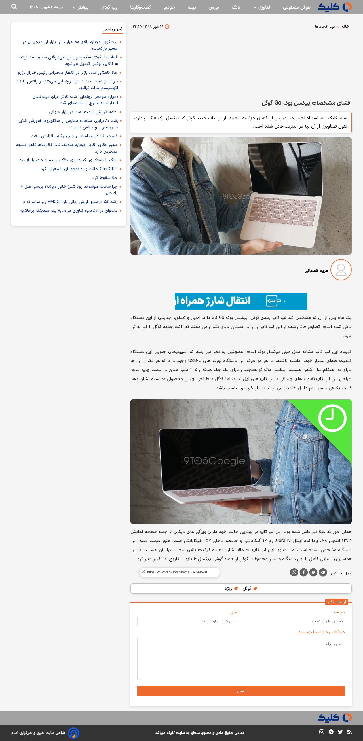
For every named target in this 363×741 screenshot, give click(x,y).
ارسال (241, 691)
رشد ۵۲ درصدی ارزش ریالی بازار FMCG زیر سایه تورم (70, 202)
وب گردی (109, 7)
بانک (236, 7)
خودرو (169, 7)
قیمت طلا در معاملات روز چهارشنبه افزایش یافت (74, 136)
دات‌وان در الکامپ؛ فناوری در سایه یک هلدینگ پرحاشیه (68, 211)
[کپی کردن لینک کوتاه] (177, 572)
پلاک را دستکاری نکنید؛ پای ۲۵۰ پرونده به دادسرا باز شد (68, 160)
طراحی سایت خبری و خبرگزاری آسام (38, 733)
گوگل (248, 588)
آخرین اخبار (112, 29)
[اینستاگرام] (321, 732)
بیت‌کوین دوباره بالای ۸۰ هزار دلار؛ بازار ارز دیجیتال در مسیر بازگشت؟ (70, 45)
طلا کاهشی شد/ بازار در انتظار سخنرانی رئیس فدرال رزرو (67, 72)
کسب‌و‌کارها (140, 7)
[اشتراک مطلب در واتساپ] (294, 572)
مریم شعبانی (316, 270)
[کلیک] (335, 7)
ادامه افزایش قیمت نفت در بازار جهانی (83, 112)
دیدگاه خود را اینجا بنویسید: (321, 632)
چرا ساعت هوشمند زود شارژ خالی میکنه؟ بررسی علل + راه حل (68, 189)
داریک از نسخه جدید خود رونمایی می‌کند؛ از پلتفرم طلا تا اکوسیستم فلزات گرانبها (67, 84)
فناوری (263, 7)
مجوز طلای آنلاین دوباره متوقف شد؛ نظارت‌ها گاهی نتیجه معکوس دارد (67, 148)
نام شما (338, 612)
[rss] (349, 732)
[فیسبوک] (303, 573)
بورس (214, 7)
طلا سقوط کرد (104, 178)
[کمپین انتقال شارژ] (241, 301)
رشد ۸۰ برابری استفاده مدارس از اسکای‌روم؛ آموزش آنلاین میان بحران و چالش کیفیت (67, 124)
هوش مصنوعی (297, 7)
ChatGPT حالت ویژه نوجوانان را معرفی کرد (79, 169)
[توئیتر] (313, 573)
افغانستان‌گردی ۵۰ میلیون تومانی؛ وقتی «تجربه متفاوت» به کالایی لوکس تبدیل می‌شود (68, 60)
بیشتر (82, 7)
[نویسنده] (341, 271)
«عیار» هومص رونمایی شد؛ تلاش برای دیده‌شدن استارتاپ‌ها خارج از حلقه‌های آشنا (75, 100)
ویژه (229, 588)
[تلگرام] (323, 573)
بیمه (192, 7)
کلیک (171, 733)
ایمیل (234, 612)
